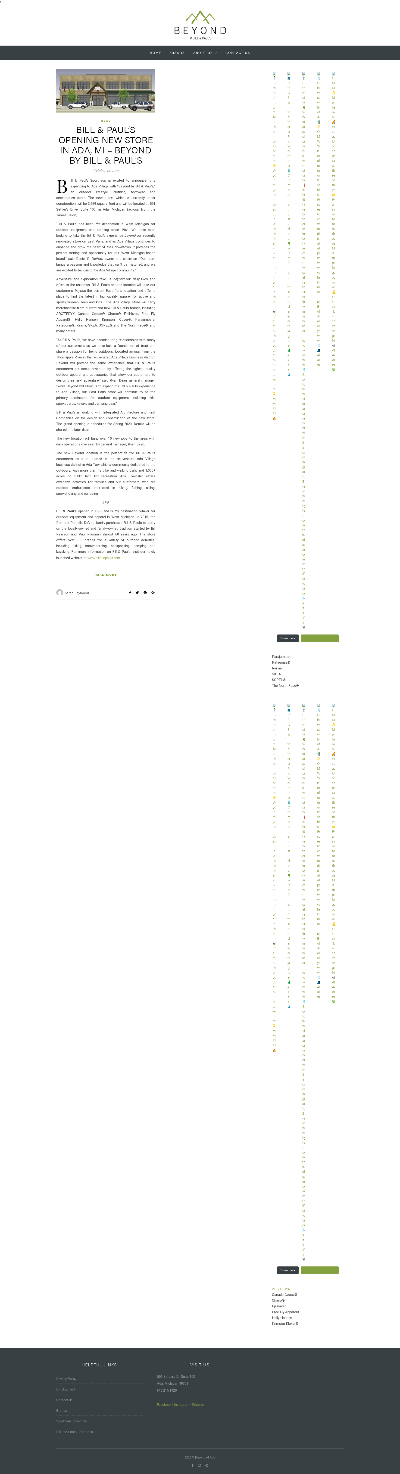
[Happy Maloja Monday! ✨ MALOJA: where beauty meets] (333, 222)
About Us (203, 52)
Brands (177, 52)
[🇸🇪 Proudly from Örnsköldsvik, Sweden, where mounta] (289, 224)
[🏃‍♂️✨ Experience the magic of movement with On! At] (274, 246)
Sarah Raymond (77, 592)
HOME (155, 52)
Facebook (164, 1404)
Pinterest (199, 1404)
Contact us (64, 1399)
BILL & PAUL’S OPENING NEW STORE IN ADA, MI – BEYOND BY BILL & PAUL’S (106, 144)
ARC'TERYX (281, 1288)
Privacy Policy (66, 1378)
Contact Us (237, 52)
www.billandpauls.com (104, 557)
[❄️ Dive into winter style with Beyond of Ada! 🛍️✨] (318, 219)
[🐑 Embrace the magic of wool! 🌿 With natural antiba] (303, 350)
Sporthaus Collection (71, 1420)
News (106, 120)
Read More (106, 574)
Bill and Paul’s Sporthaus (74, 1431)
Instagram (181, 1404)
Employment (65, 1389)
